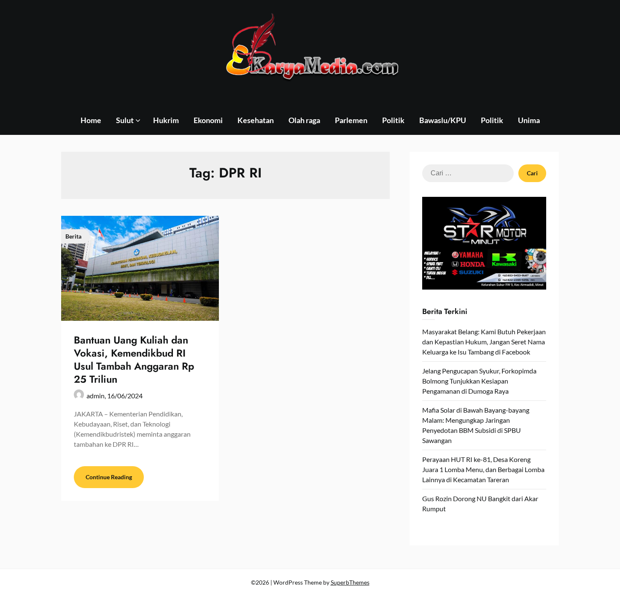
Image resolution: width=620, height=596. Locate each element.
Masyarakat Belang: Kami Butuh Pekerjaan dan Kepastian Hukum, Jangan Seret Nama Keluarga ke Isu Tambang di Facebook (484, 342)
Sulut (125, 120)
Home (91, 120)
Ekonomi (208, 120)
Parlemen (351, 120)
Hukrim (166, 120)
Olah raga (304, 120)
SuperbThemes (350, 582)
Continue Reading (109, 477)
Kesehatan (255, 120)
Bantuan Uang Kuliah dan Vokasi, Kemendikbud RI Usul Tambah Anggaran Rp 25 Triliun (134, 360)
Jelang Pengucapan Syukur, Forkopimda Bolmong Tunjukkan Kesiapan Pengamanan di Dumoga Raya (479, 381)
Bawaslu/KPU (442, 120)
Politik (393, 120)
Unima (529, 120)
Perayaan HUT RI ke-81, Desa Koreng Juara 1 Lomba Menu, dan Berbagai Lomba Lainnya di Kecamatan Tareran (483, 469)
